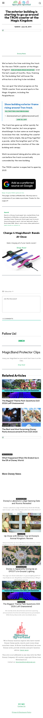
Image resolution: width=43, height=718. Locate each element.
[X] (21, 341)
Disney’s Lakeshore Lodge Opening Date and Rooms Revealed (21, 502)
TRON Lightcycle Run (18, 193)
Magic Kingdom (7, 193)
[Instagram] (19, 341)
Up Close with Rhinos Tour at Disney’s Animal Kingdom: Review (21, 537)
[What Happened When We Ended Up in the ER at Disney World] (21, 445)
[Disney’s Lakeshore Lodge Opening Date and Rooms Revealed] (21, 487)
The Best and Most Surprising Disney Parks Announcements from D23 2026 (20, 430)
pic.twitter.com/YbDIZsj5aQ (17, 111)
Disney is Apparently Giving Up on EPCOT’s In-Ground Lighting (21, 570)
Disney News (21, 53)
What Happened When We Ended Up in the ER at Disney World (20, 459)
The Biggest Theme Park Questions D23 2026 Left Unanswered (21, 401)
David (6, 212)
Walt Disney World (7, 454)
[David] (3, 219)
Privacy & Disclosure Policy (21, 712)
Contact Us (21, 706)
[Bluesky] (22, 341)
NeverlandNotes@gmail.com (25, 662)
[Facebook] (18, 341)
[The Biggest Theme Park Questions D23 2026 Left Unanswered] (21, 388)
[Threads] (24, 341)
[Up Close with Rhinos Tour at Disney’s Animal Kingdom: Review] (21, 522)
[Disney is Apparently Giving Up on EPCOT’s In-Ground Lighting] (21, 555)
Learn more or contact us (12, 225)
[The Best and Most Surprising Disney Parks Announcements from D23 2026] (21, 417)
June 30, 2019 (21, 119)
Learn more (24, 650)
